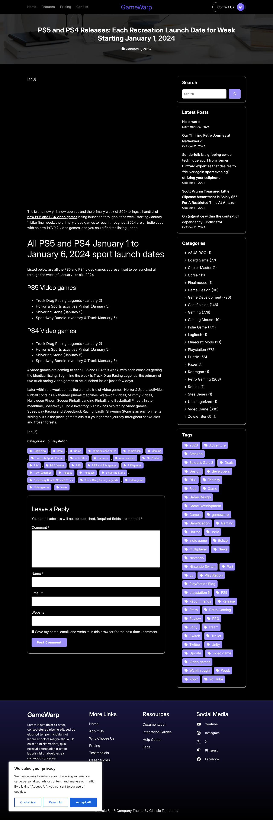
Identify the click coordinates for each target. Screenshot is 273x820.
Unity (216, 644)
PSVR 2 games (42, 472)
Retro (193, 610)
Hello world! (192, 122)
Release (67, 472)
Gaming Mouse (200, 320)
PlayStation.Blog (202, 584)
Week (64, 487)
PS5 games (134, 465)
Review (195, 618)
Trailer (216, 636)
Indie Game (197, 327)
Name (38, 574)
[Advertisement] (96, 113)
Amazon (196, 454)
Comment (40, 527)
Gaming (156, 450)
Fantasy (214, 480)
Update (195, 653)
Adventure (217, 445)
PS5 (78, 465)
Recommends (200, 601)
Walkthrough (199, 670)
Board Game (198, 260)
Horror (194, 532)
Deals (229, 462)
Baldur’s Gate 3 (201, 462)
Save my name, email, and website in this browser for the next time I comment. (96, 632)
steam (213, 627)
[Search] (235, 93)
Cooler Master (200, 268)
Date (60, 450)
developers (221, 471)
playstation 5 (199, 592)
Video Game (198, 409)
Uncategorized (200, 402)
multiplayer (198, 549)
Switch (194, 636)
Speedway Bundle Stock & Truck (53, 480)
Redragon (196, 372)
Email (37, 593)
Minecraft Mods (201, 342)
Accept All (83, 802)
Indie (215, 532)
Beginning (40, 450)
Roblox (193, 387)
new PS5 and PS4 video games (52, 217)
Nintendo (196, 558)
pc (191, 575)
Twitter (194, 644)
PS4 (36, 465)
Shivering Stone (115, 472)
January (103, 458)
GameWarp (136, 7)
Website (38, 612)
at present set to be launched (129, 269)
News (222, 549)
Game (77, 450)
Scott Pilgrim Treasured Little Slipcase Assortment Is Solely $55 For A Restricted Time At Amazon (210, 197)
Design (194, 471)
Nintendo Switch (202, 566)
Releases (89, 472)
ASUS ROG (197, 253)
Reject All (55, 802)
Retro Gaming (199, 379)
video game (136, 480)
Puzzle (193, 357)
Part (230, 566)
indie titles (80, 458)
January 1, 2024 (138, 49)
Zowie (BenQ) (199, 416)
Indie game (198, 540)
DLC (192, 480)
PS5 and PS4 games (104, 465)
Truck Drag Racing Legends (101, 480)
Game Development (204, 297)
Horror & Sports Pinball (49, 458)
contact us (225, 7)
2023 (193, 445)
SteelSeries (197, 394)
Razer (192, 364)
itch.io (223, 540)
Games (194, 514)
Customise (27, 802)
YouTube (216, 679)
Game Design (199, 290)
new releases (127, 458)
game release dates (104, 450)
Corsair (194, 275)
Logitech (195, 335)
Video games (41, 487)
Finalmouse (197, 282)
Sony (193, 627)
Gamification (198, 305)
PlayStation (153, 458)
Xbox (193, 679)
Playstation (59, 441)
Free (192, 488)
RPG (215, 618)
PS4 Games (57, 465)
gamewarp (134, 450)
